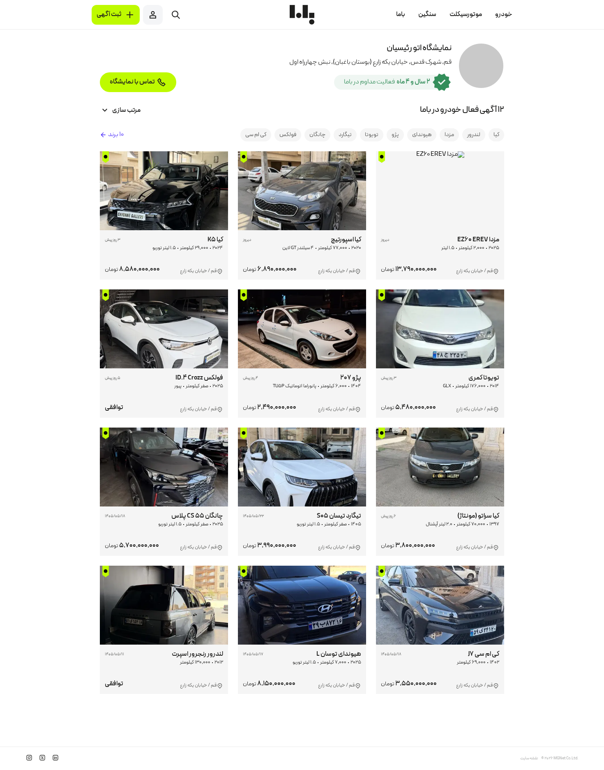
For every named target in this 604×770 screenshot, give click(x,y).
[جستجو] (176, 15)
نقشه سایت (529, 758)
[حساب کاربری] (153, 15)
